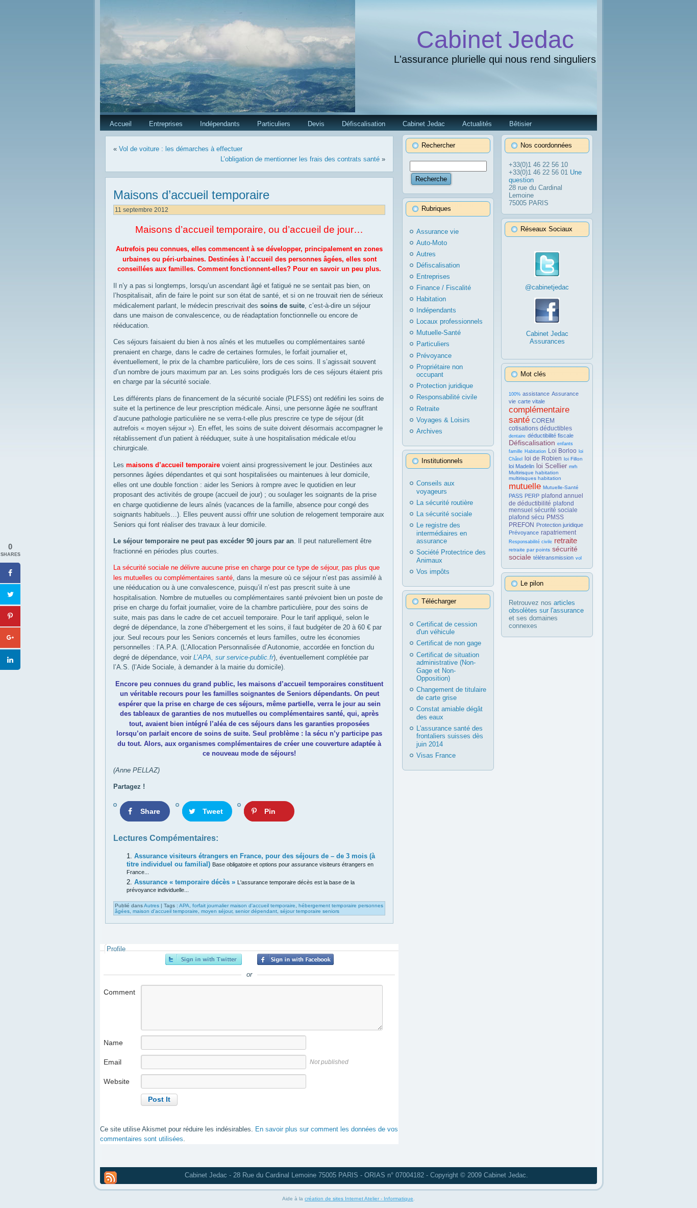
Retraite (427, 409)
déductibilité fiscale (551, 435)
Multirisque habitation (534, 472)
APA (184, 905)
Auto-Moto (431, 243)
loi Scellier (551, 466)
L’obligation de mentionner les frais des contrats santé (300, 159)
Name (113, 1042)
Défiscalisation (438, 265)
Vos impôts (433, 571)
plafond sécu (526, 517)
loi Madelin (521, 466)
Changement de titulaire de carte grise (451, 694)
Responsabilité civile (446, 397)
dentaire (517, 436)
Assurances (547, 341)
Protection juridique (444, 386)
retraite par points (529, 549)
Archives (429, 431)
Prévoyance (434, 355)
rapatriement (558, 532)
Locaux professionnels (449, 321)
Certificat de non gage (448, 643)
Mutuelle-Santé (438, 332)
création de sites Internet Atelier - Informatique (359, 1198)
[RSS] (110, 1177)
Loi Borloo (562, 450)
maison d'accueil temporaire (165, 911)
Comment (119, 992)
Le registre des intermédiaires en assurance (441, 533)
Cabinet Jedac (495, 39)
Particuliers (433, 344)
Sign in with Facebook (295, 959)
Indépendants (436, 310)
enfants (565, 443)
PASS (515, 496)
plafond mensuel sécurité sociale (543, 506)
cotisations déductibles (540, 428)
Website (117, 1081)
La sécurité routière (444, 502)
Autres (151, 905)
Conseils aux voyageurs (435, 487)
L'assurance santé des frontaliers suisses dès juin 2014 (449, 736)
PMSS (555, 517)
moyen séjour (216, 911)
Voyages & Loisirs (443, 420)
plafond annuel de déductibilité (546, 499)
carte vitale (531, 401)
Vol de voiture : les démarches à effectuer (180, 149)
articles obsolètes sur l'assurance (546, 606)
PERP (532, 496)
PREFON (521, 524)
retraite (565, 540)
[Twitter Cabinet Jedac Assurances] (547, 274)
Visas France (436, 755)
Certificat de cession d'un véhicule (446, 628)
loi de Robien (543, 458)
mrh (573, 466)
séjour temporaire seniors (309, 911)
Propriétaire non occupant (439, 371)
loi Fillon (573, 459)
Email (112, 1062)
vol (579, 558)
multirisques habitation (535, 478)
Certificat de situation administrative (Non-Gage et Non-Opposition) (447, 667)
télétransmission (553, 557)
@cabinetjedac (547, 287)
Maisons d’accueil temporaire (191, 195)
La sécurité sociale (444, 514)
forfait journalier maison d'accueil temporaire (243, 905)
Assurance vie (437, 231)
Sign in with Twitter (203, 959)
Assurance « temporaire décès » (185, 882)
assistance (536, 394)
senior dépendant (256, 911)
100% (514, 394)
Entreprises (433, 276)
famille (515, 451)
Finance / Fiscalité (443, 288)
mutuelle (525, 486)
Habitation (431, 299)
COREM (543, 421)
